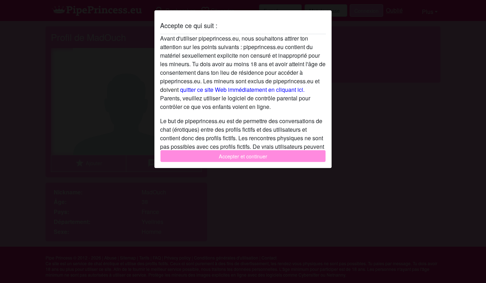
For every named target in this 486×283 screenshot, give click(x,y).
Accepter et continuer (243, 156)
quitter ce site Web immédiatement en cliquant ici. (242, 89)
